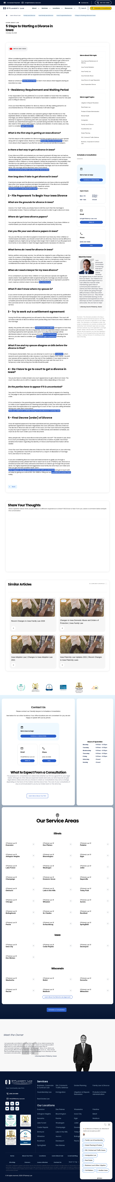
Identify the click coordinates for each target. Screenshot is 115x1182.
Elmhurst (40, 1132)
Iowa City (78, 1114)
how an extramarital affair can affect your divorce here (29, 170)
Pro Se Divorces (44, 282)
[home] (13, 8)
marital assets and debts (44, 328)
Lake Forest (41, 1123)
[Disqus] (57, 546)
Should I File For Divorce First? (51, 141)
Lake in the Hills (62, 1132)
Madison (96, 1118)
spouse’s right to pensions (46, 336)
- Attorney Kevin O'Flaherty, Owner (90, 307)
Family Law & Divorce (101, 1085)
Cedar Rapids (42, 1127)
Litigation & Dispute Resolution (81, 1093)
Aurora (58, 1136)
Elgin (76, 1118)
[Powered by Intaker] (99, 1178)
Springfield (41, 1145)
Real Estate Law (43, 1099)
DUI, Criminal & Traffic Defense (62, 1086)
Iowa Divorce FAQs (29, 81)
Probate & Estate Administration (99, 1093)
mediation (59, 354)
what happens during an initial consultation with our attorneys (31, 470)
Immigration (60, 1092)
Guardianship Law (44, 1092)
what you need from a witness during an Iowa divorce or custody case (34, 411)
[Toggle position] (105, 1124)
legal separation (27, 126)
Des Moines (60, 1145)
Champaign (60, 1127)
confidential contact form (61, 472)
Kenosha (40, 1118)
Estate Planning (80, 1085)
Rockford (40, 1141)
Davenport (60, 1141)
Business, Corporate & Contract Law (45, 1086)
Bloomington (61, 1114)
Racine (58, 1118)
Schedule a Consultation (57, 1010)
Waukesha (78, 1109)
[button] (20, 844)
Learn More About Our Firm (37, 796)
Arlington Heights (44, 1114)
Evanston (41, 1109)
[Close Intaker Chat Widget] (109, 1124)
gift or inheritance (49, 334)
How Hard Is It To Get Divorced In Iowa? (23, 188)
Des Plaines (60, 1109)
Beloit (95, 1114)
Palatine (96, 1109)
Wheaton (41, 1136)
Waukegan (60, 1123)
